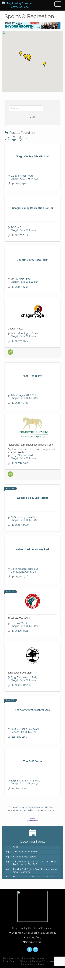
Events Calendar (35, 807)
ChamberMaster (28, 964)
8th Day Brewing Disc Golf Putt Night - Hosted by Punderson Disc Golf (35, 861)
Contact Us (53, 810)
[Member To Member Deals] (10, 353)
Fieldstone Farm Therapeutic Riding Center (31, 444)
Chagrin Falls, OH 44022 (34, 933)
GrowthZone (42, 961)
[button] (28, 58)
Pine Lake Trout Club (19, 618)
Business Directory (17, 807)
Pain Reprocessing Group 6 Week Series (33, 875)
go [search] (33, 116)
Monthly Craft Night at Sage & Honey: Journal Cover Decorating (35, 868)
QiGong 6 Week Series (24, 854)
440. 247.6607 (33, 937)
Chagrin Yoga (15, 328)
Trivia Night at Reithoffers (25, 849)
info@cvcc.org (34, 942)
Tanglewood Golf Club (20, 672)
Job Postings (40, 810)
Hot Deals (49, 807)
